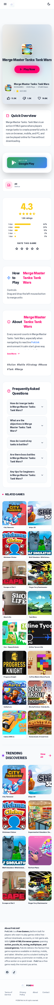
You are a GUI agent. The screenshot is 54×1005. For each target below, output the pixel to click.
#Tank (10, 369)
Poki (36, 961)
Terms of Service (8, 993)
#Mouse (42, 364)
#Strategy (31, 364)
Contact (45, 992)
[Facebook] (7, 972)
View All (46, 755)
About (35, 992)
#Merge (19, 369)
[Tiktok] (14, 972)
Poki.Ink (35, 342)
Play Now (27, 69)
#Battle (21, 364)
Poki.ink (9, 931)
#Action (11, 364)
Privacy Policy (23, 993)
